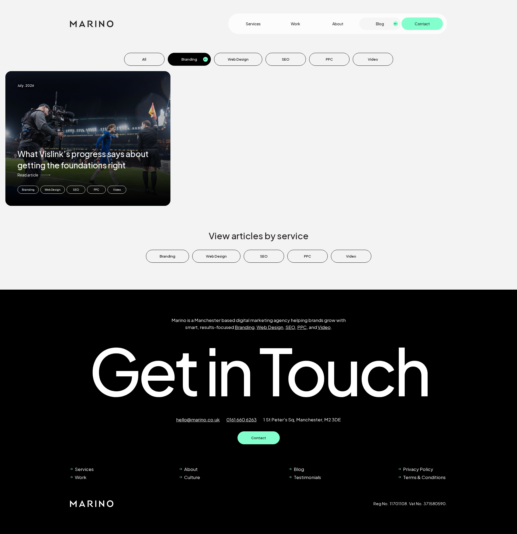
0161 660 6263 (241, 419)
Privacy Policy (418, 469)
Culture (192, 477)
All (144, 59)
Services (253, 23)
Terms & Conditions (424, 477)
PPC (329, 59)
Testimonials (307, 477)
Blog (380, 23)
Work (295, 23)
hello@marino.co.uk (198, 419)
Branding (189, 59)
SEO (285, 59)
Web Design (238, 59)
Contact (422, 23)
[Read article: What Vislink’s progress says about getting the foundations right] (87, 138)
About (337, 23)
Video (373, 59)
